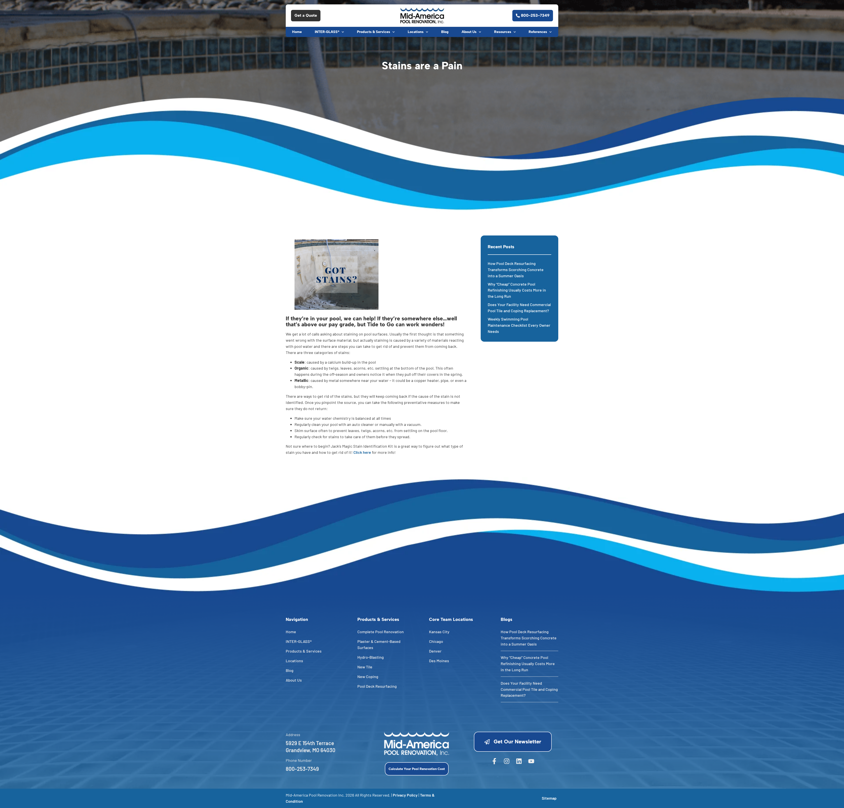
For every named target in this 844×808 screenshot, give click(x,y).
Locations (416, 32)
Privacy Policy (405, 795)
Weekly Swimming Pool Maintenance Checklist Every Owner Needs (519, 325)
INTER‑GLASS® (327, 32)
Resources (502, 32)
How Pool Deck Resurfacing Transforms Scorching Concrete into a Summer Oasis (516, 269)
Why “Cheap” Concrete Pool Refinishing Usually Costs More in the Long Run (517, 290)
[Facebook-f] (494, 761)
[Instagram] (506, 761)
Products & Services (373, 32)
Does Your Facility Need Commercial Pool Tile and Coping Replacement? (529, 689)
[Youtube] (531, 761)
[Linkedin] (519, 761)
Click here (362, 452)
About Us (469, 32)
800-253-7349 (302, 769)
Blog (445, 32)
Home (297, 32)
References (538, 32)
